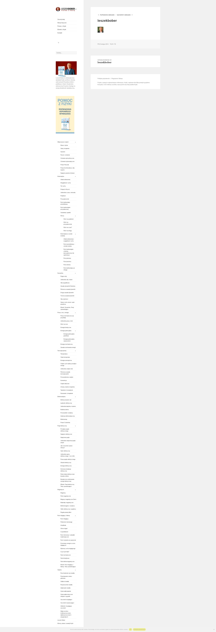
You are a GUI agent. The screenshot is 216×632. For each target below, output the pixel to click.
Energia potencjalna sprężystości (69, 340)
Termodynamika (61, 350)
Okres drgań (63, 528)
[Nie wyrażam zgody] (214, 629)
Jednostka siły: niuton (66, 279)
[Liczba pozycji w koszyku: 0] (58, 42)
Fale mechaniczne (65, 555)
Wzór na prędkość (69, 219)
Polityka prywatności (104, 78)
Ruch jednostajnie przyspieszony (65, 208)
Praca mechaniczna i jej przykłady (67, 316)
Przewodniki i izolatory (66, 413)
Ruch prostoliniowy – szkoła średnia (69, 245)
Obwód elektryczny (65, 462)
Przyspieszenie (64, 199)
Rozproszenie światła (66, 584)
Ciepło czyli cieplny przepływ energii (68, 364)
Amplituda (63, 525)
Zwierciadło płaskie (65, 591)
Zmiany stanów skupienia (67, 387)
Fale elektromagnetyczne (67, 561)
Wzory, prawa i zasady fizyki (65, 623)
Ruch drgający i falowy (63, 515)
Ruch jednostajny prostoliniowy (65, 203)
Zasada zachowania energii (68, 347)
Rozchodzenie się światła (67, 573)
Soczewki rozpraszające (67, 603)
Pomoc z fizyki (61, 26)
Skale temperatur (65, 357)
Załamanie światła (65, 588)
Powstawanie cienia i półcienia (66, 577)
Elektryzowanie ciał (65, 400)
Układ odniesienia (65, 179)
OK (130, 629)
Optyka (59, 570)
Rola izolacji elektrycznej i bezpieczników (67, 475)
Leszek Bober (61, 620)
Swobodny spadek (65, 212)
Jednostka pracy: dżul (66, 321)
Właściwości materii (62, 142)
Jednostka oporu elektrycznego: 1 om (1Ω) (67, 455)
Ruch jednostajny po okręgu (69, 269)
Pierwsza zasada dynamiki (67, 289)
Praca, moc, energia (63, 312)
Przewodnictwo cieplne (66, 377)
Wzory (62, 215)
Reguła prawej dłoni (65, 512)
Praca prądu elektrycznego (67, 459)
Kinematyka (60, 176)
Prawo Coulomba (65, 422)
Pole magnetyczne (65, 496)
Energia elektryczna (65, 466)
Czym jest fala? (64, 551)
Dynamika (60, 273)
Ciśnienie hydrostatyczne (67, 161)
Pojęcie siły (63, 276)
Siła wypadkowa (64, 282)
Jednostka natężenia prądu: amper (68, 441)
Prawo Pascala (64, 164)
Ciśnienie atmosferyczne (67, 158)
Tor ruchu (63, 186)
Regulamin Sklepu (117, 78)
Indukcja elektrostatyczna (67, 416)
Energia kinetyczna (65, 327)
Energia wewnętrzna (66, 360)
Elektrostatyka (61, 396)
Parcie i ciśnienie (65, 155)
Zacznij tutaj (61, 19)
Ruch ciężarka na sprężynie (68, 540)
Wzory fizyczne (61, 22)
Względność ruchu (65, 183)
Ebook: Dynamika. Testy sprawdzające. (67, 308)
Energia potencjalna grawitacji (69, 335)
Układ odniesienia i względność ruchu (69, 240)
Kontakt (59, 33)
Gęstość (62, 151)
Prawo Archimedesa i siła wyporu (67, 169)
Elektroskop (63, 419)
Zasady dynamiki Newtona (67, 286)
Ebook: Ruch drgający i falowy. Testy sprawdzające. (68, 565)
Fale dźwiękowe (64, 558)
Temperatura (63, 354)
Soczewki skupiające (66, 599)
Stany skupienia (64, 148)
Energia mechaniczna (66, 344)
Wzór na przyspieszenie (68, 223)
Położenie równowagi (66, 522)
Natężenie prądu (65, 437)
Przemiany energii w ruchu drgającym (67, 544)
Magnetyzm (60, 489)
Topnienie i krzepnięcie (66, 390)
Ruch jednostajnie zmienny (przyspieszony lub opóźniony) (69, 252)
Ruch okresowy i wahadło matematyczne (67, 536)
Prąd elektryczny (62, 425)
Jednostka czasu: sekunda (67, 192)
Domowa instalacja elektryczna (65, 470)
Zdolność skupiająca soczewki (66, 607)
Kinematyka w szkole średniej (66, 234)
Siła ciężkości (64, 299)
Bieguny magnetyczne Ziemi (68, 499)
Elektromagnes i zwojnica (67, 506)
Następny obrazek (124, 15)
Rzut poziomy (67, 261)
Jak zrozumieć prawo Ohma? (66, 446)
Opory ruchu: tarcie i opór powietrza (67, 303)
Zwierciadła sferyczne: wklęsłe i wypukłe (66, 595)
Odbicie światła (64, 581)
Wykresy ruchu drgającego (67, 548)
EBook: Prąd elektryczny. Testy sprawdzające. (67, 485)
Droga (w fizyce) (65, 189)
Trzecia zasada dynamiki (67, 295)
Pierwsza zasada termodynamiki (65, 373)
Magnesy (63, 493)
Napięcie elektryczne (66, 434)
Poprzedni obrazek (107, 15)
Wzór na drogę (68, 230)
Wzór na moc (64, 324)
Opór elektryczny (65, 451)
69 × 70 (113, 44)
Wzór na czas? (68, 227)
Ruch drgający (64, 518)
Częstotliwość (64, 531)
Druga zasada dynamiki (67, 292)
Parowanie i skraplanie (66, 393)
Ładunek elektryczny (66, 403)
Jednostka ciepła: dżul (66, 368)
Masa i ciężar (64, 145)
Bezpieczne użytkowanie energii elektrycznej (67, 480)
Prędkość (63, 195)
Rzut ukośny (67, 264)
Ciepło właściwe (64, 383)
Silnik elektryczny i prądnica (68, 509)
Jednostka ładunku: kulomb (68, 406)
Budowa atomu (64, 409)
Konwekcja (63, 380)
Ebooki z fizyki (61, 29)
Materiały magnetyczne (66, 502)
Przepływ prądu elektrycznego (64, 430)
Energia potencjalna (65, 330)
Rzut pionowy (67, 258)
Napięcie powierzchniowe (67, 173)
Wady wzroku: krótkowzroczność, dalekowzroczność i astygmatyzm (65, 614)
